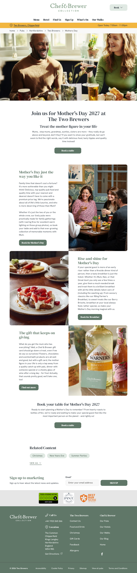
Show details (115, 304)
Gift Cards (75, 538)
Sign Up (69, 19)
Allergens (74, 550)
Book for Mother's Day (33, 242)
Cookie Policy (57, 568)
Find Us (57, 19)
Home (103, 544)
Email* (69, 477)
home (12, 30)
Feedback (74, 544)
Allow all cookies (107, 313)
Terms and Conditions (118, 568)
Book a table (68, 150)
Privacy (71, 568)
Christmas (38, 455)
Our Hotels (105, 526)
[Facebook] (102, 554)
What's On (82, 19)
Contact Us (75, 521)
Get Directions (52, 553)
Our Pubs (104, 521)
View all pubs (97, 568)
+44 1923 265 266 (53, 521)
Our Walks (98, 19)
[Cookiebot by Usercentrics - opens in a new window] (115, 258)
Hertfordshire (36, 30)
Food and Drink (77, 526)
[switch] (53, 294)
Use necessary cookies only (68, 313)
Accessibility (41, 568)
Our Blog (104, 538)
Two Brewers (53, 30)
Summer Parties (79, 455)
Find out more (29, 387)
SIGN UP (114, 482)
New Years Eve (57, 455)
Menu (36, 19)
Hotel (46, 19)
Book (116, 7)
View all (34, 463)
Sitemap (83, 568)
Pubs (22, 30)
